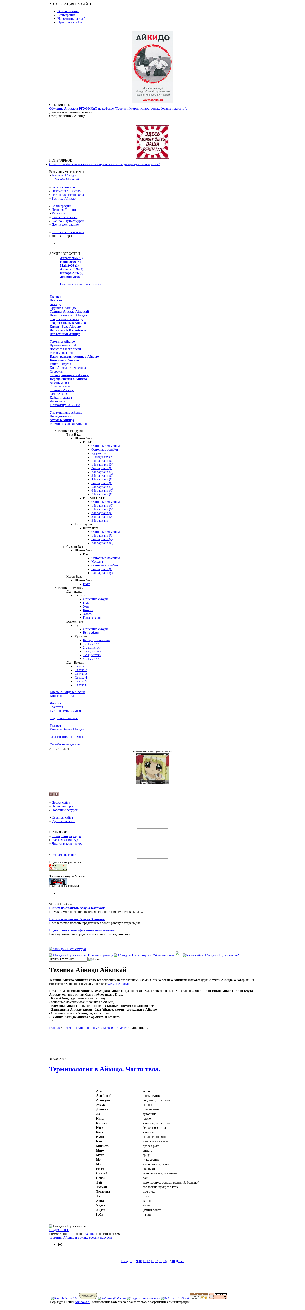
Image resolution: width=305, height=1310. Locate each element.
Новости (56, 300)
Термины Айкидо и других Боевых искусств (81, 1237)
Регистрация (66, 15)
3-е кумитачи (92, 651)
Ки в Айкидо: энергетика (68, 367)
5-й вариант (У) (102, 487)
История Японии (64, 209)
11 (144, 1261)
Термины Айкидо (62, 341)
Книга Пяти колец (65, 217)
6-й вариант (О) (102, 490)
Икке (86, 584)
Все (65, 334)
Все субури (91, 632)
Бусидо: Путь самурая (65, 710)
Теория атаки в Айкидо (66, 319)
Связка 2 (81, 670)
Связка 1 (81, 666)
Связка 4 (81, 677)
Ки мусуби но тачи (96, 640)
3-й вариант (99, 520)
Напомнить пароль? (71, 18)
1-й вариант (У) (102, 464)
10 (140, 1261)
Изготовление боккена (68, 194)
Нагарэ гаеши (92, 617)
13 (152, 1261)
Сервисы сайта (62, 817)
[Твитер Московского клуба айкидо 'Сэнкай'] (51, 795)
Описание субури (95, 599)
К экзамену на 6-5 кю (65, 405)
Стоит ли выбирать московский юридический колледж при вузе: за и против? (104, 164)
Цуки (87, 602)
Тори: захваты (60, 386)
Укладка (97, 561)
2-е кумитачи (92, 647)
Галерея (55, 725)
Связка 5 (81, 681)
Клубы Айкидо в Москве (67, 692)
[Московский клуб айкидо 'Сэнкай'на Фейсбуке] (56, 795)
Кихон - (65, 326)
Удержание (99, 453)
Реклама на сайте (64, 855)
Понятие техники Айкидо (68, 315)
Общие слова (59, 394)
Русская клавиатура (65, 840)
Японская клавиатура (67, 843)
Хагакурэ (58, 213)
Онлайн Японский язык (67, 737)
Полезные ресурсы (65, 810)
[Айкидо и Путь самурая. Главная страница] (81, 955)
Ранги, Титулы (60, 364)
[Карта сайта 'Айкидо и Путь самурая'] (211, 955)
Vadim (89, 1233)
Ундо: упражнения (63, 352)
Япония (55, 703)
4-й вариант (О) (102, 479)
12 (148, 1261)
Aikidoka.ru (82, 1302)
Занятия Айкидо (63, 187)
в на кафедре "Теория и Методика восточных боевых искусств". (118, 108)
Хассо (87, 614)
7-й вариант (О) (102, 494)
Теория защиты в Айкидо (68, 323)
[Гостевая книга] (178, 955)
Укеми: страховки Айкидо (68, 423)
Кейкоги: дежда (61, 397)
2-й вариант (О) (102, 468)
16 (165, 1261)
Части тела (57, 401)
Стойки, (69, 375)
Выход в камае (101, 457)
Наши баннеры (62, 806)
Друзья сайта (61, 802)
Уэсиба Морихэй (67, 179)
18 (173, 1261)
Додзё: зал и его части (65, 349)
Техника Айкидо (64, 198)
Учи (86, 606)
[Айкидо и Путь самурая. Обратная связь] (144, 955)
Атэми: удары (59, 382)
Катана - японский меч (68, 232)
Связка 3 (81, 673)
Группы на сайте (63, 821)
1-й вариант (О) (102, 460)
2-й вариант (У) (102, 472)
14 (156, 1261)
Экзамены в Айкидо (66, 191)
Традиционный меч (64, 718)
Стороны (56, 371)
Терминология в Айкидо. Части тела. (104, 1069)
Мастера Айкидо (64, 175)
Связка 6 (81, 685)
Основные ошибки (104, 449)
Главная (55, 296)
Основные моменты (105, 445)
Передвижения (60, 416)
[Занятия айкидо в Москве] (152, 102)
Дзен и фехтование (65, 224)
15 (160, 1261)
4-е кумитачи (92, 655)
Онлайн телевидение (65, 744)
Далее (180, 1261)
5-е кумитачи (92, 659)
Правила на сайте (69, 22)
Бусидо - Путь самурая (68, 221)
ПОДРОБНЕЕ (59, 1230)
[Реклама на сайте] (152, 157)
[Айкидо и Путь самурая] (67, 949)
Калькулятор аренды (66, 836)
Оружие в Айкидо (63, 308)
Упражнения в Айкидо (66, 412)
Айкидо (55, 304)
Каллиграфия (61, 206)
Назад (125, 1261)
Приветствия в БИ (63, 345)
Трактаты (56, 707)
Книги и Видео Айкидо (67, 729)
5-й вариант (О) (102, 483)
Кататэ (88, 610)
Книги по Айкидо (63, 695)
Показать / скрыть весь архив (80, 284)
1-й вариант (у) (102, 539)
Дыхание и (68, 330)
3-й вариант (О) (102, 475)
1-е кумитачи (92, 644)
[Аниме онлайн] (152, 783)
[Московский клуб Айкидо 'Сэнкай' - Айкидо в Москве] (58, 883)
